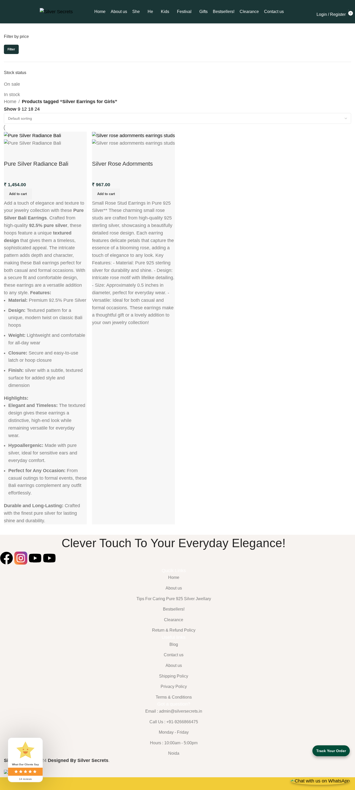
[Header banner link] (177, 395)
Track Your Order (331, 751)
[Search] (307, 11)
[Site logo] (56, 11)
